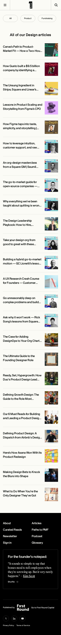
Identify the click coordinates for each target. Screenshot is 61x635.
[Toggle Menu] (5, 5)
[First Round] (30, 5)
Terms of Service (23, 625)
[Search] (56, 5)
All (10, 18)
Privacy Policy (8, 625)
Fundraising (47, 18)
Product (28, 18)
